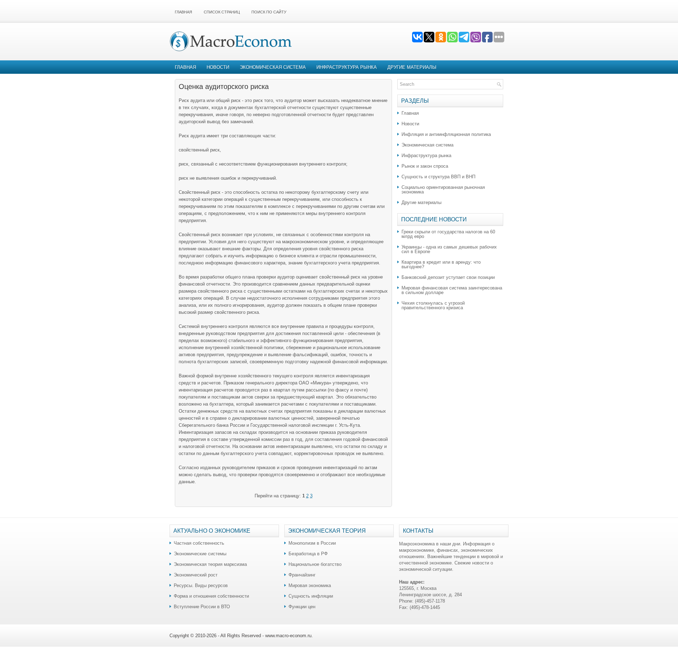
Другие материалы (411, 67)
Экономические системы (200, 553)
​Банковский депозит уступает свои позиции (448, 277)
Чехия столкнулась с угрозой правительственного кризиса (433, 305)
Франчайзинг (302, 575)
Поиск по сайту (268, 12)
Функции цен (302, 606)
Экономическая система (273, 67)
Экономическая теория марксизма (210, 564)
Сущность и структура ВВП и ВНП (438, 176)
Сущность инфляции (311, 596)
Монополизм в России (312, 543)
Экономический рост (196, 575)
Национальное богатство (315, 564)
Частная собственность (199, 543)
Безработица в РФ (308, 553)
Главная (183, 12)
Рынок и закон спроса (425, 166)
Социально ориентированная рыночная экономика (443, 190)
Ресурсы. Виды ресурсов (201, 585)
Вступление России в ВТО (202, 606)
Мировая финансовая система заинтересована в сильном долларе (452, 290)
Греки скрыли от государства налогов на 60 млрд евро (448, 234)
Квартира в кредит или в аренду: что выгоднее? (441, 264)
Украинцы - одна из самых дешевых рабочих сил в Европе (449, 249)
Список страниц (222, 12)
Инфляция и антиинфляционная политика (446, 134)
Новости (218, 67)
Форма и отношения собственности (211, 596)
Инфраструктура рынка (346, 67)
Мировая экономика (310, 585)
